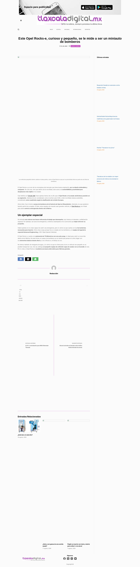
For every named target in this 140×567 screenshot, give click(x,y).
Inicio (51, 29)
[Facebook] (21, 259)
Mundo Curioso (75, 46)
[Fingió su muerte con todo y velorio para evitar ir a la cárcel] (78, 480)
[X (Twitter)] (28, 259)
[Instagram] (72, 558)
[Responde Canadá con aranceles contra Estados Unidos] (109, 72)
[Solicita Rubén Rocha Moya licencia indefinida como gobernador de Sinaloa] (109, 103)
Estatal (58, 29)
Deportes (87, 29)
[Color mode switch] (21, 20)
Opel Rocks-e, (76, 206)
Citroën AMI (31, 196)
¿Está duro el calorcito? (25, 435)
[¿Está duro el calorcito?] (29, 426)
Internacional (77, 29)
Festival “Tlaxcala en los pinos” (106, 147)
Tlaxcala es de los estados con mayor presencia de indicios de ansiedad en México (107, 179)
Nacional (67, 29)
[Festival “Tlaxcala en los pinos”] (109, 134)
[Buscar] (18, 29)
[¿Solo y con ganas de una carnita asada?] (54, 480)
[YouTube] (75, 558)
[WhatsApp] (35, 259)
